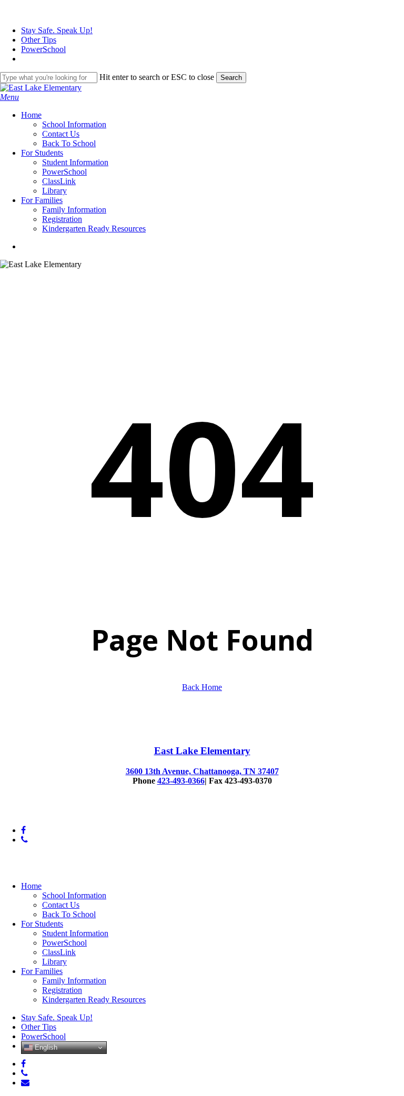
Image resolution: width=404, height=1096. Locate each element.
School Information (74, 895)
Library (54, 961)
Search (231, 78)
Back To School (69, 914)
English (45, 1047)
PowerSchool (64, 942)
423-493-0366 (181, 780)
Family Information (74, 980)
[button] (9, 97)
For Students (42, 923)
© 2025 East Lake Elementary (50, 812)
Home (31, 885)
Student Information (75, 933)
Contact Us (60, 904)
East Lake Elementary (202, 750)
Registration (62, 990)
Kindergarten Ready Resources (94, 999)
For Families (42, 971)
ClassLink (59, 952)
